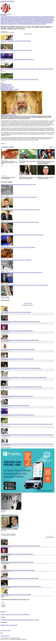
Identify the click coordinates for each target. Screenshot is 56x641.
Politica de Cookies (13, 614)
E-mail (14, 114)
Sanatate (31, 619)
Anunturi (12, 1)
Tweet (7, 114)
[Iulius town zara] (11, 509)
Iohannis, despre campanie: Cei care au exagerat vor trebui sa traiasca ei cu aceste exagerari (20, 209)
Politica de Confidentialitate (23, 614)
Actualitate (3, 619)
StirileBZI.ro (3, 625)
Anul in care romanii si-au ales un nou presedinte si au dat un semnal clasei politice (19, 197)
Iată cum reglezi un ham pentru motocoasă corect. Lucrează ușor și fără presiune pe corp (20, 79)
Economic (15, 619)
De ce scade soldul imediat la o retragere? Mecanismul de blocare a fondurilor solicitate (27, 18)
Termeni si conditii (5, 614)
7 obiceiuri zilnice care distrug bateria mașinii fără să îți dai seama (15, 405)
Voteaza (3, 606)
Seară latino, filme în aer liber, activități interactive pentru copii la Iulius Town (17, 59)
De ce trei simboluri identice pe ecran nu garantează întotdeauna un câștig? (32, 17)
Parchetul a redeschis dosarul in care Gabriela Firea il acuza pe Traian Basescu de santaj (20, 222)
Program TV (7, 635)
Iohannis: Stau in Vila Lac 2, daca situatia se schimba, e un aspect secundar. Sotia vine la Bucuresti (22, 234)
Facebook (11, 114)
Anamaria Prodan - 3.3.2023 (7, 88)
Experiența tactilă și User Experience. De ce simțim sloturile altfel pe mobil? (30, 20)
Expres (6, 619)
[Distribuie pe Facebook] (1, 43)
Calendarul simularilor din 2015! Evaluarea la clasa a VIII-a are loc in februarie (18, 247)
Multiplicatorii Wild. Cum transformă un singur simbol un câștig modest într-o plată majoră (20, 321)
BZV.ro (9, 14)
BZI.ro (7, 625)
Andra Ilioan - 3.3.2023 (6, 85)
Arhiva (4, 1)
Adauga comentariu (5, 297)
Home (2, 1)
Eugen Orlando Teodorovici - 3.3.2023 (9, 90)
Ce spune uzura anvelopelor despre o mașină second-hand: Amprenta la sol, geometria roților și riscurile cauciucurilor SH (27, 434)
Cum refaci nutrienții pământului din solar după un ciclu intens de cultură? (30, 23)
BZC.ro (5, 14)
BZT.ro (2, 14)
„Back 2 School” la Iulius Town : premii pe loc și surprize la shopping (16, 16)
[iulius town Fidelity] (27, 492)
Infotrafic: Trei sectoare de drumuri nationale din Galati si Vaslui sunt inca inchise (18, 184)
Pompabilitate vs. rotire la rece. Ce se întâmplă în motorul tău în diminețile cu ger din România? (21, 386)
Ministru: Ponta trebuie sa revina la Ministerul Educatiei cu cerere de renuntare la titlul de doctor (21, 272)
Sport (18, 619)
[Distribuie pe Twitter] (2, 43)
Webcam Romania (13, 625)
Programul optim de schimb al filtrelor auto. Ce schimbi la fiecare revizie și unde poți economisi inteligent (23, 377)
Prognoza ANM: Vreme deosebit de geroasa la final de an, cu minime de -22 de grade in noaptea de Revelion (24, 285)
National (22, 619)
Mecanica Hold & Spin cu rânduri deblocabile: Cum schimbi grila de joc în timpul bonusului (28, 21)
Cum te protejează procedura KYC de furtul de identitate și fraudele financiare (17, 349)
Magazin (10, 619)
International (26, 619)
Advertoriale (36, 619)
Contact (8, 1)
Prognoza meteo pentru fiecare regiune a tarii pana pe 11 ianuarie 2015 (16, 259)
